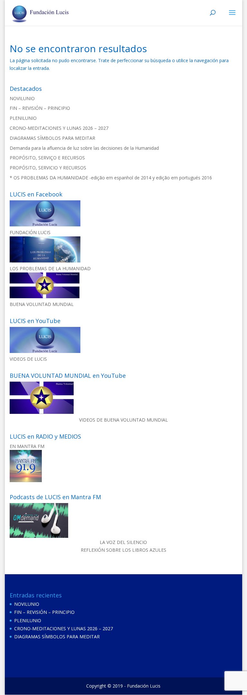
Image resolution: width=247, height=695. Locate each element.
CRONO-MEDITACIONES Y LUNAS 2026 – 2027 (59, 128)
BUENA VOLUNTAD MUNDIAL (42, 304)
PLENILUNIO (23, 118)
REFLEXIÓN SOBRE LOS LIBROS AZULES (123, 550)
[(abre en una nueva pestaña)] (45, 225)
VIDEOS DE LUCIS (28, 359)
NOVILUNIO (22, 98)
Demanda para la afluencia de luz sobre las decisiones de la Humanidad (84, 148)
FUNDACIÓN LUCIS (30, 232)
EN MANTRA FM (27, 446)
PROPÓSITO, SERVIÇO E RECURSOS (47, 158)
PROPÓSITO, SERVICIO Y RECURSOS (48, 168)
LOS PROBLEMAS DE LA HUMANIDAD (50, 268)
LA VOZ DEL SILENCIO (123, 542)
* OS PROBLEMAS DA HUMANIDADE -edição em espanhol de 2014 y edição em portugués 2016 (111, 178)
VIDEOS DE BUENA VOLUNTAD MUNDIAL (123, 420)
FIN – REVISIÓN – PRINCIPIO (40, 108)
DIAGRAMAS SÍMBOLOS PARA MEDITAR (52, 138)
